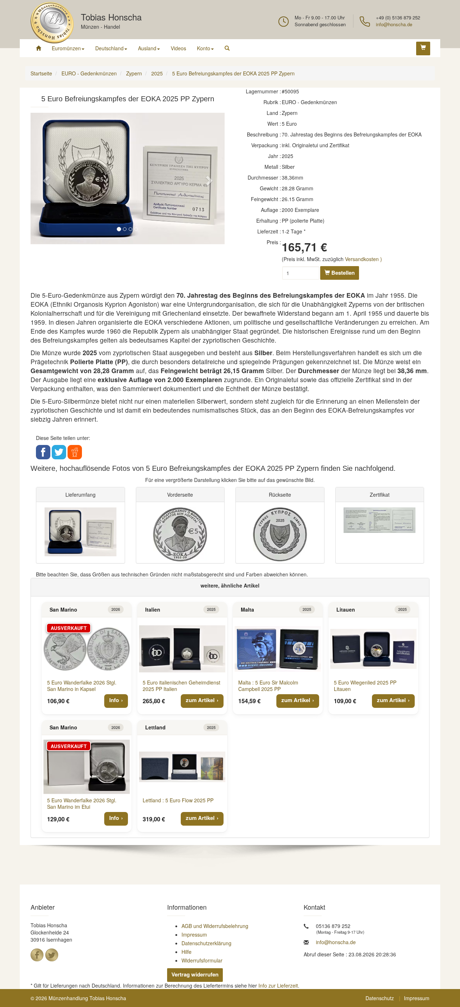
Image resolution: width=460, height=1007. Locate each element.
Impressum (194, 934)
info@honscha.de (394, 24)
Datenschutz (379, 998)
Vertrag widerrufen (194, 974)
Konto (203, 48)
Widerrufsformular (201, 960)
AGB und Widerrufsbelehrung (214, 925)
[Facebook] (37, 954)
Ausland (147, 48)
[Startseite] (38, 48)
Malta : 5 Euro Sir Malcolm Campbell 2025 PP (268, 685)
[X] (51, 954)
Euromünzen (66, 48)
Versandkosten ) (363, 259)
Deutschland (109, 48)
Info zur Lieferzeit (278, 985)
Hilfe (186, 951)
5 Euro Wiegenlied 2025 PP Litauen (365, 685)
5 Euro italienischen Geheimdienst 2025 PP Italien (181, 685)
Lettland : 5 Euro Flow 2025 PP (178, 800)
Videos (178, 48)
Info (114, 700)
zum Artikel (200, 700)
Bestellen (342, 273)
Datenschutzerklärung (206, 943)
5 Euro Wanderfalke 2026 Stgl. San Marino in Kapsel (81, 685)
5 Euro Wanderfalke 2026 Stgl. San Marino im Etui (81, 803)
